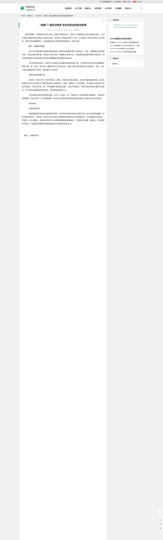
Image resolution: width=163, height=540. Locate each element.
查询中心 (128, 8)
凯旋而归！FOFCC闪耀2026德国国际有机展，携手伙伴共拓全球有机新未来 (136, 42)
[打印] (71, 30)
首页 (23, 16)
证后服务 (118, 8)
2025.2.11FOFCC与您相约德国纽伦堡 (123, 52)
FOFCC (30, 6)
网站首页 (68, 8)
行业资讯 (38, 16)
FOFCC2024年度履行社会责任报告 (122, 49)
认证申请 (108, 8)
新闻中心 (88, 8)
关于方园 (78, 8)
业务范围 (97, 8)
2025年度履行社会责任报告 (121, 39)
